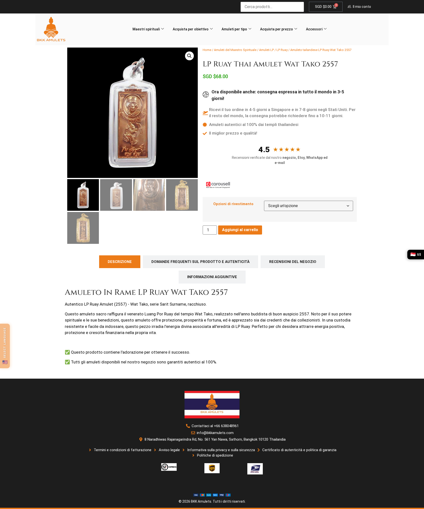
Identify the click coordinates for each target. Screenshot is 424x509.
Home (207, 50)
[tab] (119, 261)
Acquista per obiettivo (191, 29)
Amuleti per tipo (234, 29)
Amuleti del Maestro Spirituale (235, 50)
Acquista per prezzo (276, 29)
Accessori (314, 29)
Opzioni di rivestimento (233, 204)
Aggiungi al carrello (240, 229)
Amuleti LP (266, 50)
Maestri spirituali (146, 29)
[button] (189, 55)
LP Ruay (282, 50)
